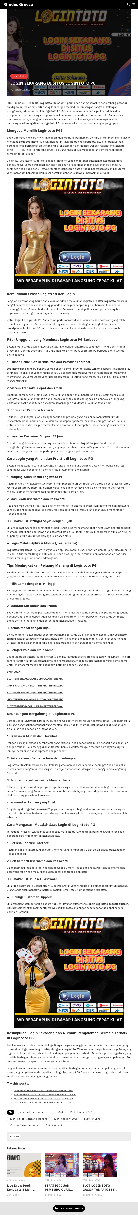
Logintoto (19, 76)
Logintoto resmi (66, 1072)
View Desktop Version (71, 1208)
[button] (133, 4)
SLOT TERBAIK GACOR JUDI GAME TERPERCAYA (35, 706)
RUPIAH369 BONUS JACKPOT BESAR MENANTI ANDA (45, 1094)
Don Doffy (13, 1195)
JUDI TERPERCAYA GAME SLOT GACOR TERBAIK (35, 699)
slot (60, 1112)
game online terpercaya (34, 1112)
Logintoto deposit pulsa (111, 903)
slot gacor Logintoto (63, 1049)
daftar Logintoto (106, 301)
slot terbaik (53, 1125)
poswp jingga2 (92, 1195)
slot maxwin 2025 (66, 1119)
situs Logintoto (28, 141)
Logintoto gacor (90, 443)
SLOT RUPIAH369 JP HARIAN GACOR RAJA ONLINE (43, 1098)
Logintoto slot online (19, 368)
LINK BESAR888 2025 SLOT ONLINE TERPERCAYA (43, 1090)
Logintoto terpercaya (19, 549)
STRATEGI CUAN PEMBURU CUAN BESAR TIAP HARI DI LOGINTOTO (60, 1187)
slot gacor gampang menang (28, 1119)
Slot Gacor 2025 (81, 1112)
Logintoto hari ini (35, 720)
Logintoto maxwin (35, 809)
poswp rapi (22, 89)
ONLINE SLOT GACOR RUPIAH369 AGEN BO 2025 (42, 1102)
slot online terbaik (24, 1125)
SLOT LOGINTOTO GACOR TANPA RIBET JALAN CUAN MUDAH (99, 1187)
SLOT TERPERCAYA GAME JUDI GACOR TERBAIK (35, 678)
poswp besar (53, 1195)
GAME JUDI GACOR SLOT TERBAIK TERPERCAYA (35, 685)
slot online (92, 1119)
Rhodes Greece (18, 4)
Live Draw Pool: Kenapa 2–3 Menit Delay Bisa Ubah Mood (24, 1187)
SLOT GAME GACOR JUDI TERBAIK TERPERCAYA (35, 692)
